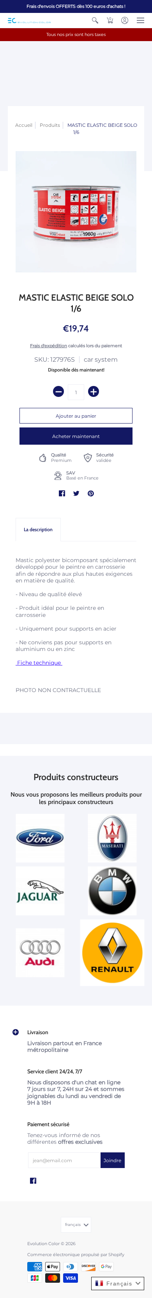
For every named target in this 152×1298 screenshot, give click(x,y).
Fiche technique (39, 662)
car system (101, 359)
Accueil (23, 125)
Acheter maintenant (76, 436)
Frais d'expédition (48, 345)
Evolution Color (43, 1243)
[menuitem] (95, 20)
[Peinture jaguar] (40, 891)
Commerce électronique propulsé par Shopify (75, 1254)
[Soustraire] (58, 391)
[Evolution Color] (29, 20)
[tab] (38, 529)
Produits (50, 125)
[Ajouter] (93, 391)
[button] (95, 20)
